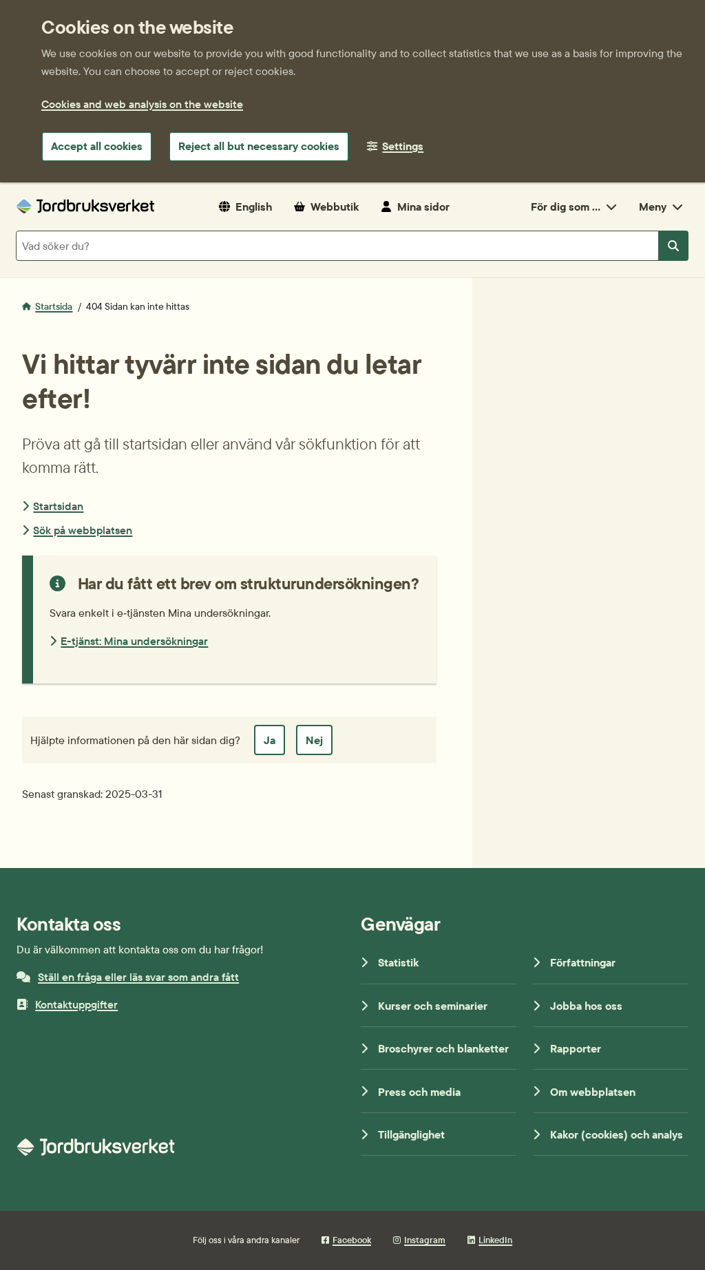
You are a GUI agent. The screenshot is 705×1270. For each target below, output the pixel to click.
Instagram (424, 1239)
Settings (402, 146)
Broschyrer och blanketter (443, 1048)
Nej (314, 740)
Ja (269, 740)
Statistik (398, 962)
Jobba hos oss (586, 1006)
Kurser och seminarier (432, 1006)
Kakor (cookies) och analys (616, 1134)
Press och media (419, 1092)
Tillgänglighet (411, 1134)
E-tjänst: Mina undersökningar (134, 641)
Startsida (53, 306)
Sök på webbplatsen (82, 530)
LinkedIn (495, 1239)
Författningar (582, 962)
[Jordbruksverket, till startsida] (85, 206)
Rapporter (575, 1048)
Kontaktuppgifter (76, 1004)
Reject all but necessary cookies (258, 146)
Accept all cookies (97, 146)
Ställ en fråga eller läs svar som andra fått (138, 977)
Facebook (352, 1239)
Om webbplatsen (592, 1092)
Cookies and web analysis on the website (142, 104)
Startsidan (58, 506)
